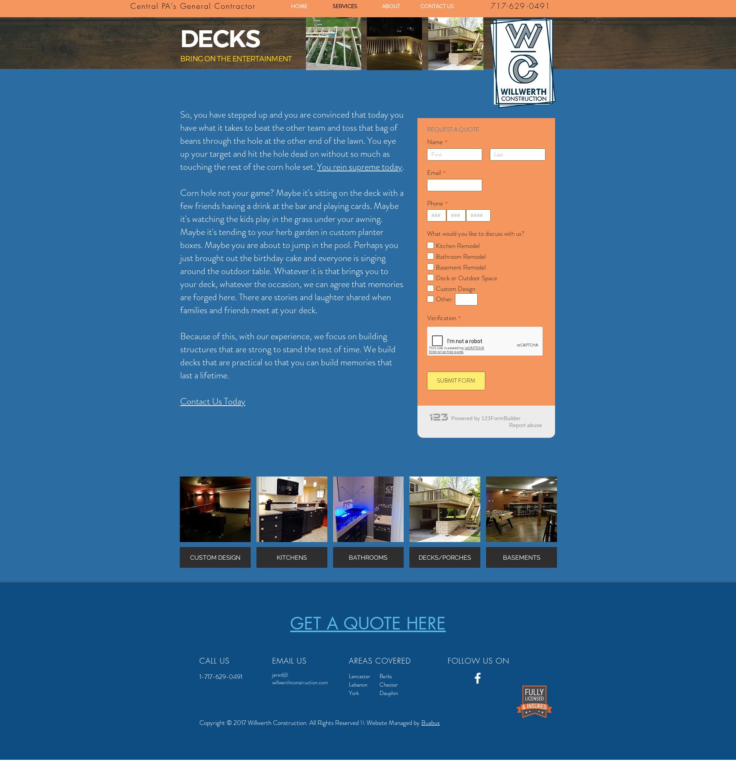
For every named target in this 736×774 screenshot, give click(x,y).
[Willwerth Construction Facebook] (477, 678)
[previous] (322, 50)
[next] (467, 50)
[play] (467, 64)
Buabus (430, 722)
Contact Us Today (212, 401)
